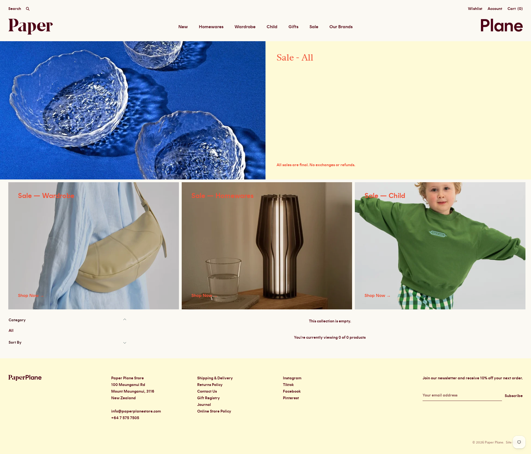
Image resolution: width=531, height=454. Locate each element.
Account (495, 9)
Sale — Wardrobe (46, 195)
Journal (204, 405)
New (183, 27)
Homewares (211, 27)
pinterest (291, 398)
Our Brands (341, 27)
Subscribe (514, 396)
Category (17, 320)
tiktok (288, 385)
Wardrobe (245, 27)
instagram (292, 378)
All (11, 331)
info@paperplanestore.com (136, 411)
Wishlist (475, 9)
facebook (292, 391)
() (515, 9)
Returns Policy (210, 385)
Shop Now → (31, 295)
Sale (313, 27)
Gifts (293, 27)
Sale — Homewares (222, 195)
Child (272, 27)
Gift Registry (208, 398)
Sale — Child (385, 195)
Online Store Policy (214, 411)
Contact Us (207, 391)
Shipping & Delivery (215, 378)
